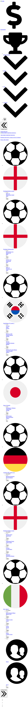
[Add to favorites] (7, 192)
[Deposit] (14, 28)
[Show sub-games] (6, 197)
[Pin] (6, 192)
